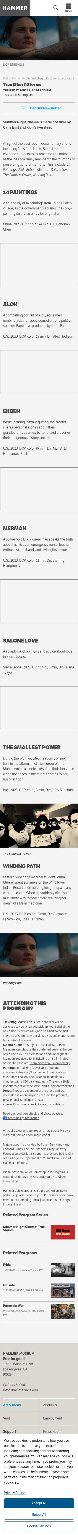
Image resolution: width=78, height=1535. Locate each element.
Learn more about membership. (49, 1063)
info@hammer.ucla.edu (20, 1390)
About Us (50, 1405)
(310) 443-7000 (14, 1385)
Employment (52, 1418)
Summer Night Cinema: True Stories (50, 78)
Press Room (52, 1431)
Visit (6, 1418)
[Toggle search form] (55, 7)
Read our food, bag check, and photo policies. (33, 1113)
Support (9, 1431)
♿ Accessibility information (21, 1118)
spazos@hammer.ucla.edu (20, 1104)
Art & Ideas (12, 1405)
